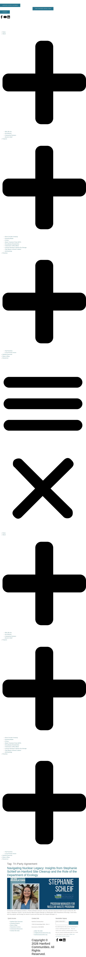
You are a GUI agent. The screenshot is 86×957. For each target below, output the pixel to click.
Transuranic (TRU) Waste (12, 245)
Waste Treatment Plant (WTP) (13, 242)
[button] (43, 445)
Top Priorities (8, 350)
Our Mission (8, 133)
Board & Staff (8, 137)
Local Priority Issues (10, 352)
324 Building (8, 251)
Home (4, 32)
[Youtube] (5, 17)
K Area (7, 240)
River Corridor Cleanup (11, 236)
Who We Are (8, 131)
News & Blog (6, 356)
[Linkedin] (8, 17)
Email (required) (60, 921)
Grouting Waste (9, 238)
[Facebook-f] (1, 17)
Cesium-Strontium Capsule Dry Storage (16, 247)
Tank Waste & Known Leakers (13, 249)
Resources (5, 358)
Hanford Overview (7, 354)
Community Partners (10, 135)
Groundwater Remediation (12, 243)
